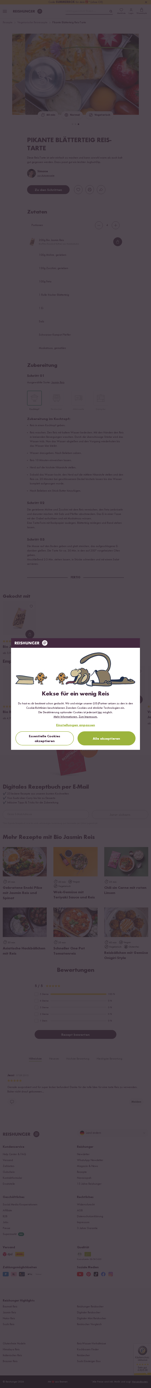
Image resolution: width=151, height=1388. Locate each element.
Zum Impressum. (88, 716)
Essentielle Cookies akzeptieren (44, 739)
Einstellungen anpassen (75, 725)
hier (100, 712)
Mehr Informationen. (66, 716)
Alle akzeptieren (106, 738)
